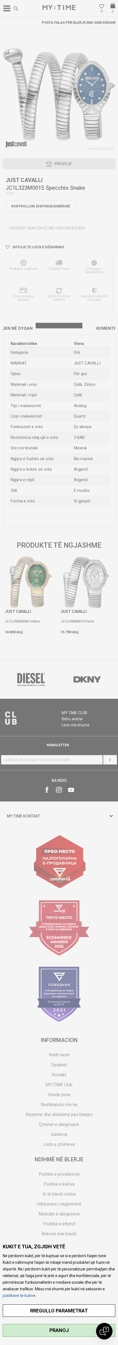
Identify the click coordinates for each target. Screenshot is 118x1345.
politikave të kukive (19, 1295)
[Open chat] (104, 1331)
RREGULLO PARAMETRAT (59, 1311)
